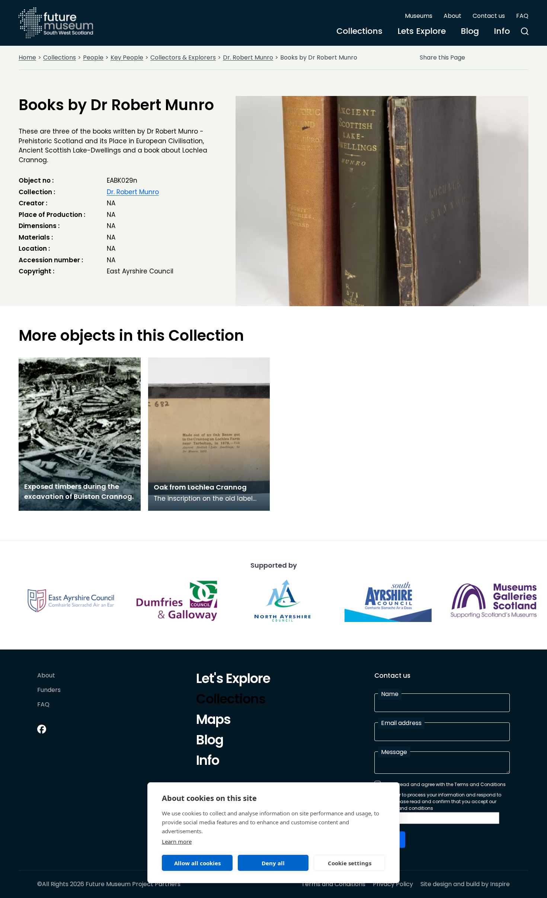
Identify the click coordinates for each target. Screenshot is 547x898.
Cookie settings (349, 863)
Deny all (273, 863)
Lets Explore (421, 31)
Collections (359, 31)
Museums (418, 16)
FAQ (522, 16)
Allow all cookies (197, 863)
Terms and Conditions (333, 884)
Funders (49, 690)
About (452, 16)
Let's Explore (233, 679)
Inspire (500, 884)
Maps (213, 720)
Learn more (177, 841)
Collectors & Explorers (183, 57)
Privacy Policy (393, 884)
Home (27, 57)
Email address (401, 723)
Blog (470, 31)
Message (394, 752)
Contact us (489, 16)
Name (390, 694)
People (93, 57)
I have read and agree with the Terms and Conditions (445, 784)
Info (502, 31)
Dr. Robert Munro (248, 57)
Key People (127, 57)
